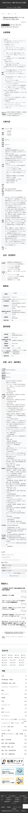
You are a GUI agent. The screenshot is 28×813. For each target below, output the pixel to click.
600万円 (13, 24)
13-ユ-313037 (16, 810)
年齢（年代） (4, 562)
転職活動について (6, 567)
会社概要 (3, 807)
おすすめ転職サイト (13, 795)
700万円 (19, 24)
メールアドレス (5, 557)
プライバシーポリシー (7, 573)
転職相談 (9, 807)
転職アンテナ (3, 795)
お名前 (3, 552)
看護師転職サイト (7, 801)
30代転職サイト (18, 797)
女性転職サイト (18, 799)
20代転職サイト (9, 797)
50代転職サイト (9, 799)
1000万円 (16, 27)
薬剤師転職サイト (17, 801)
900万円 (10, 27)
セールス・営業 (6, 24)
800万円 (4, 27)
